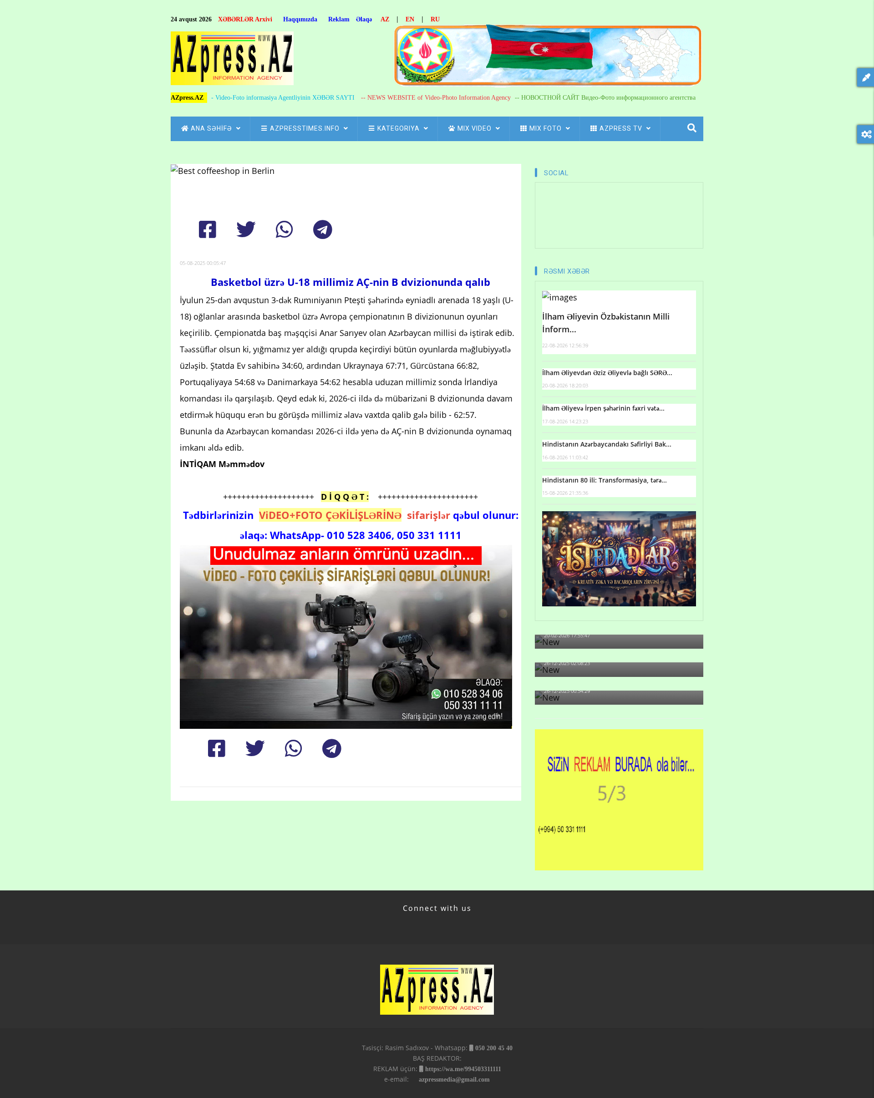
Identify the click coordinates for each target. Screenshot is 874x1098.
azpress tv (622, 128)
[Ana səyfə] (232, 60)
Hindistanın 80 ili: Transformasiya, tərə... (604, 480)
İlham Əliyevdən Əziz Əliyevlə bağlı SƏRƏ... (607, 372)
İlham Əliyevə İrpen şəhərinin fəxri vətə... (603, 408)
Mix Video (475, 128)
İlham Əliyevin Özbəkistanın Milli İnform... (606, 323)
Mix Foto (546, 128)
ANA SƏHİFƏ (212, 128)
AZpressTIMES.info (305, 128)
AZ (385, 19)
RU (435, 19)
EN (410, 19)
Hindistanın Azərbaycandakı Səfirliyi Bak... (606, 444)
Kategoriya (399, 128)
